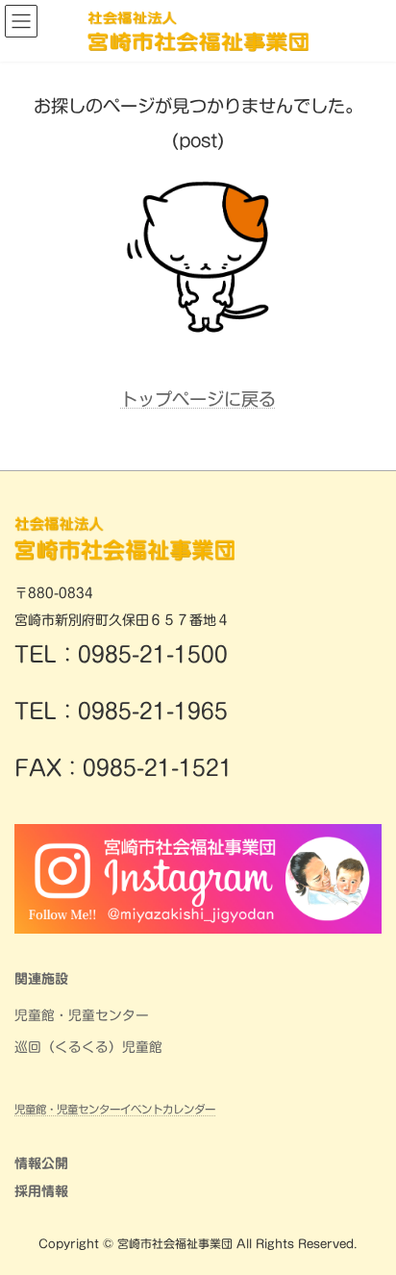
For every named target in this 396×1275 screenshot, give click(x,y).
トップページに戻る (198, 399)
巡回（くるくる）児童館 (88, 1047)
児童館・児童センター (81, 1015)
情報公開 (41, 1163)
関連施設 (41, 979)
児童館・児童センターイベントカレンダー (114, 1109)
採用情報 (41, 1191)
